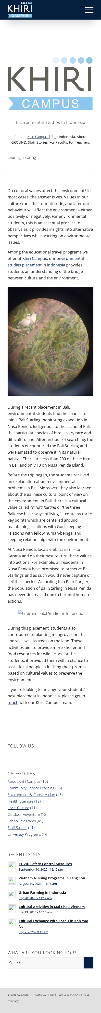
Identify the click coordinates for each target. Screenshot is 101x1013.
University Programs (24, 834)
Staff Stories (17, 827)
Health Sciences (20, 801)
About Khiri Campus (24, 781)
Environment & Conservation (31, 794)
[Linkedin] (67, 1007)
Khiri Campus (38, 136)
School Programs (22, 820)
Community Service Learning (31, 787)
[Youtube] (89, 1007)
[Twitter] (82, 1007)
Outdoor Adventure (24, 814)
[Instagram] (75, 1007)
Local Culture (18, 807)
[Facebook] (60, 1007)
